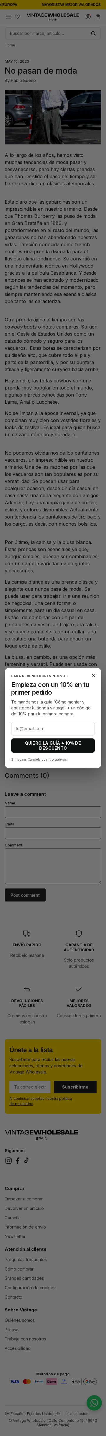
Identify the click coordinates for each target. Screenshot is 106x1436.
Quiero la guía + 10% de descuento (53, 745)
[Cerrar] (93, 675)
